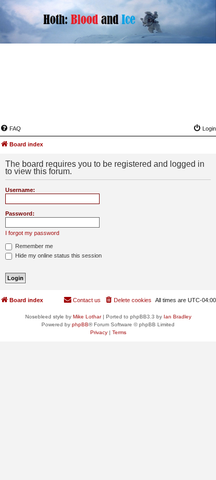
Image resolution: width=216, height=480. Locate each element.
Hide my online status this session (58, 255)
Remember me (33, 246)
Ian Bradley (177, 316)
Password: (20, 213)
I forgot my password (32, 233)
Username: (20, 190)
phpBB (80, 324)
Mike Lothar (87, 316)
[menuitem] (10, 128)
